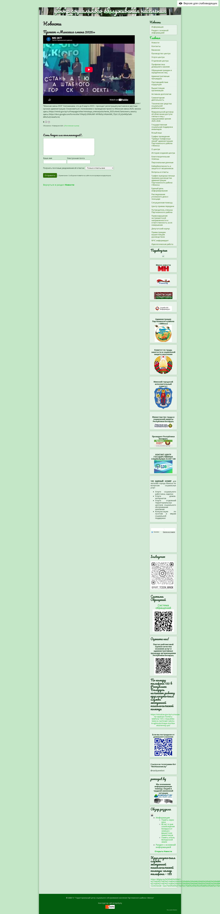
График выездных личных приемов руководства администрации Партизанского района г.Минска (163, 180)
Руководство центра (160, 53)
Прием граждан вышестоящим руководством (158, 234)
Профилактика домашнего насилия (160, 65)
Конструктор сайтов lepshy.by (110, 903)
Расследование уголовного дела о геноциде (159, 196)
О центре (155, 149)
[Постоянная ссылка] (72, 126)
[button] (42, 12)
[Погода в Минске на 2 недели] (169, 532)
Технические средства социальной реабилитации (161, 105)
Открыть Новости (163, 851)
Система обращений (163, 606)
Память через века (167, 821)
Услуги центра (157, 57)
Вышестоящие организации (158, 89)
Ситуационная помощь (162, 202)
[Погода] (155, 532)
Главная (155, 37)
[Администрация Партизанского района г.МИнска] (163, 333)
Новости (52, 24)
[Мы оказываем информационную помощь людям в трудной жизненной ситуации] (163, 799)
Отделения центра (159, 61)
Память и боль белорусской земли (168, 839)
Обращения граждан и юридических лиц (161, 71)
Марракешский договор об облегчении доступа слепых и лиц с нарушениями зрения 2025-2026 (162, 116)
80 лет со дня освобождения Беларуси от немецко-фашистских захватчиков (168, 829)
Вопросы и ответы (159, 172)
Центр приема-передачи (162, 206)
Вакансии (155, 50)
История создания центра (163, 153)
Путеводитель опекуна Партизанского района (162, 211)
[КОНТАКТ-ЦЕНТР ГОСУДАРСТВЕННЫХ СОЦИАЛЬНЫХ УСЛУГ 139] (163, 466)
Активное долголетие (161, 94)
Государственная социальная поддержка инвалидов (162, 127)
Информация (157, 27)
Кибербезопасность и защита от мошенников (162, 167)
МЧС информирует (160, 240)
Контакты (155, 46)
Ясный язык (156, 133)
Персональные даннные (162, 162)
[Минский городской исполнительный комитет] (163, 398)
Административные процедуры (160, 77)
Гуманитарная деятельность (157, 98)
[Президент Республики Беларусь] (163, 443)
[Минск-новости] (163, 268)
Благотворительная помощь (160, 157)
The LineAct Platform (172, 910)
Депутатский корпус (160, 228)
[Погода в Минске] (163, 529)
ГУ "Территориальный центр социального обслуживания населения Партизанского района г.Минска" (113, 898)
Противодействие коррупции (159, 83)
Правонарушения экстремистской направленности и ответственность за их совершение (161, 220)
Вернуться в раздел (58, 184)
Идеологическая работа (162, 244)
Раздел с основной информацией (159, 31)
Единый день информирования (159, 189)
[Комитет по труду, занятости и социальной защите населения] (163, 364)
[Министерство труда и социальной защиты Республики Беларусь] (163, 425)
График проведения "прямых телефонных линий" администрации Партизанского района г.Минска (162, 141)
